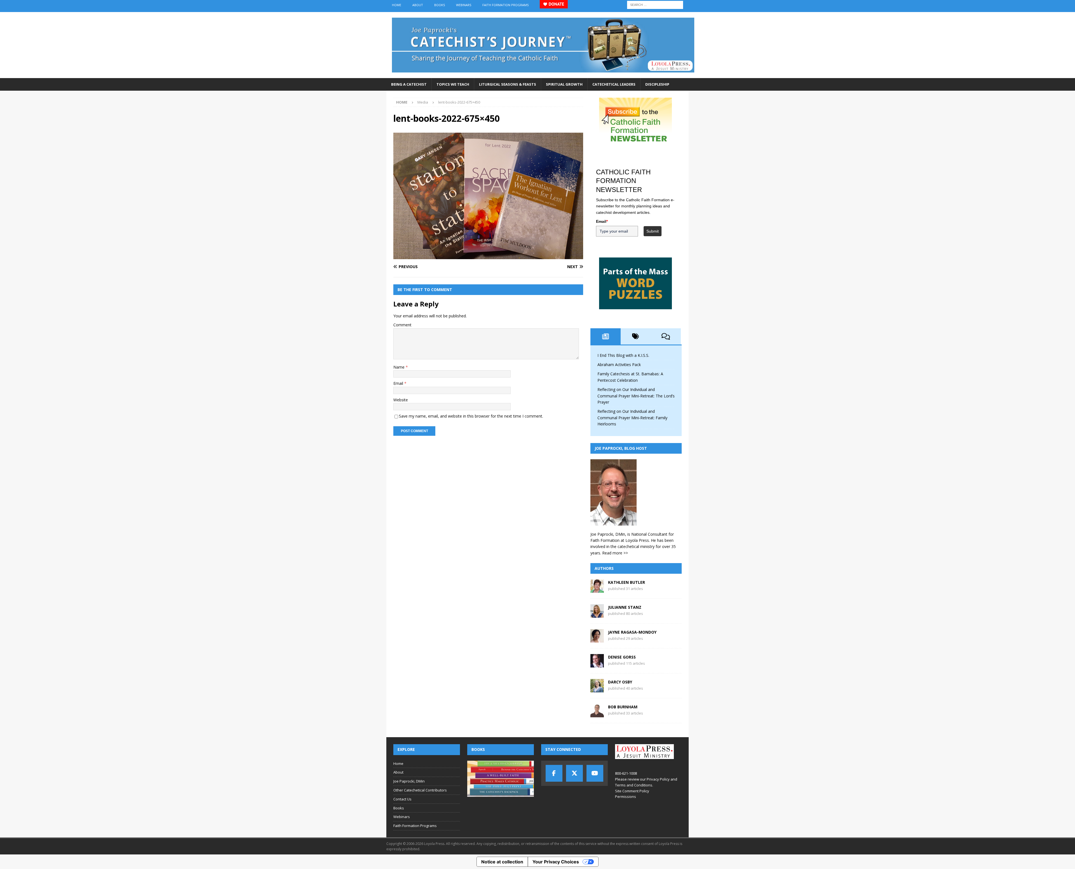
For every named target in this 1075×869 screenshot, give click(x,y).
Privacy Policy (658, 779)
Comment (402, 324)
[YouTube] (594, 773)
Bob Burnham (622, 706)
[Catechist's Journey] (543, 75)
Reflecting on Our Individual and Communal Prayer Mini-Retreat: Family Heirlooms (632, 418)
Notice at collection (502, 862)
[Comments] (666, 336)
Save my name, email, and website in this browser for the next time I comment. (471, 416)
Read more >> (615, 553)
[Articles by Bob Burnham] (597, 714)
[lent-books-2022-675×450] (488, 255)
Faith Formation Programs (505, 5)
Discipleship (657, 84)
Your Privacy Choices (555, 862)
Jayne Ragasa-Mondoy (632, 632)
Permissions (625, 796)
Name (399, 367)
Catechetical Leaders (613, 84)
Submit (652, 231)
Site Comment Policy (632, 790)
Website (400, 399)
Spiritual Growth (564, 84)
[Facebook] (554, 773)
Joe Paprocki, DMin (409, 781)
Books (439, 5)
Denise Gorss (622, 657)
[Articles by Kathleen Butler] (597, 589)
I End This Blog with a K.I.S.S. (623, 355)
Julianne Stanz (624, 607)
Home (396, 5)
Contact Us (402, 799)
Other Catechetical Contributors (420, 790)
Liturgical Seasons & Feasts (507, 84)
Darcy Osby (620, 682)
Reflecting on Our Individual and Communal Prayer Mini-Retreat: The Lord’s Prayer (636, 396)
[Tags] (636, 336)
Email (398, 383)
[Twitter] (574, 773)
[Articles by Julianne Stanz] (597, 614)
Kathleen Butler (626, 582)
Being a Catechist (409, 84)
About (417, 5)
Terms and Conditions (633, 785)
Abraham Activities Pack (619, 364)
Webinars (463, 5)
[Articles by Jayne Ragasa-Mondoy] (597, 639)
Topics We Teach (452, 84)
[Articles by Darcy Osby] (597, 689)
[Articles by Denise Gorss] (597, 664)
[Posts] (605, 336)
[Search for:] (655, 4)
